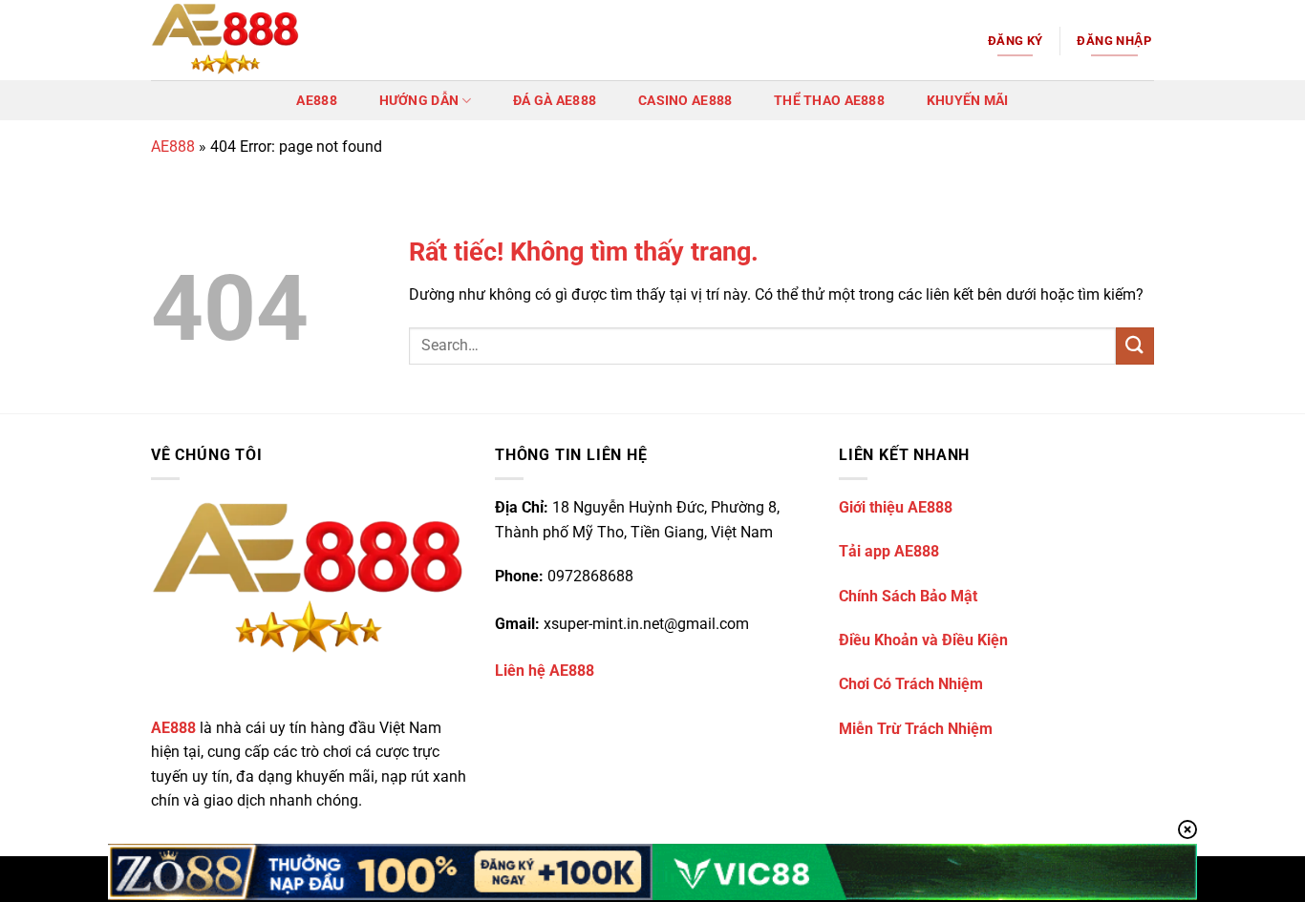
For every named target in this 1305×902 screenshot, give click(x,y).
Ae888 (316, 101)
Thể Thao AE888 (829, 101)
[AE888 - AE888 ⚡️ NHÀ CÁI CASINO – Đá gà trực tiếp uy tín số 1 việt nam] (246, 40)
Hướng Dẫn (419, 101)
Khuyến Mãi (968, 101)
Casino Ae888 (685, 101)
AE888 (173, 146)
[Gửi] (1135, 346)
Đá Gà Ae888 (554, 101)
